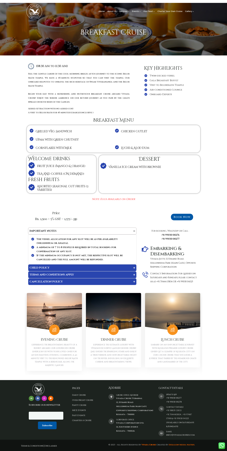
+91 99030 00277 (174, 397)
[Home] (34, 11)
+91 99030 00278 (174, 401)
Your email (35, 409)
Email (169, 431)
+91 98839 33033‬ (173, 410)
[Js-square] (50, 398)
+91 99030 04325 (181, 418)
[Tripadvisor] (31, 398)
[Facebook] (37, 398)
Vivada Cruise (148, 444)
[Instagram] (44, 398)
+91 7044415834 (173, 414)
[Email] (161, 433)
